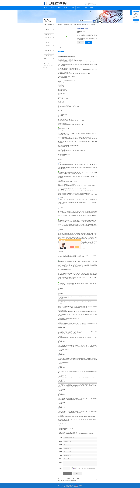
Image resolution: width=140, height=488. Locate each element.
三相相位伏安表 (47, 42)
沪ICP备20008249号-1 (76, 486)
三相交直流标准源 (47, 53)
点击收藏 (88, 42)
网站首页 (45, 7)
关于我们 (52, 7)
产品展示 (59, 7)
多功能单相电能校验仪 (48, 32)
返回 (95, 479)
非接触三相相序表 (47, 45)
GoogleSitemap (80, 485)
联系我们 (91, 7)
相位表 (46, 26)
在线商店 (78, 7)
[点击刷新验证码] (74, 468)
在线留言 (85, 7)
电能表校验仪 (47, 29)
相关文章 (46, 63)
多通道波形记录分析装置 (48, 55)
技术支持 (72, 7)
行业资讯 (65, 7)
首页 (69, 24)
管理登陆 (68, 486)
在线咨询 (80, 42)
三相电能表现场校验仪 (48, 34)
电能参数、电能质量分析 (77, 24)
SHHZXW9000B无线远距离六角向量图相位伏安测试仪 (70, 478)
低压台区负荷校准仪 (48, 37)
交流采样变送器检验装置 (48, 50)
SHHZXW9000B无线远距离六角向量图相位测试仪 (69, 480)
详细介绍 (60, 51)
